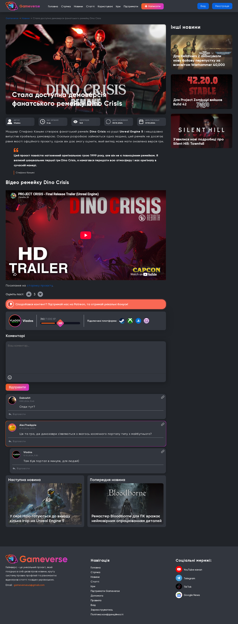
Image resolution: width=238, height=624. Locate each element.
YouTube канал (193, 569)
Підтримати (131, 6)
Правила (96, 600)
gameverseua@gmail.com (29, 585)
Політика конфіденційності (107, 614)
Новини (78, 6)
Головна (53, 6)
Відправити (17, 387)
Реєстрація (222, 6)
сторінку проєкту (39, 285)
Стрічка (66, 6)
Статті (90, 6)
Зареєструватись (102, 609)
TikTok (188, 586)
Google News (192, 595)
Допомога (97, 595)
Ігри (118, 6)
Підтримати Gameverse (105, 590)
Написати (152, 6)
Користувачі (105, 6)
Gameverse (12, 18)
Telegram (189, 578)
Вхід (203, 6)
